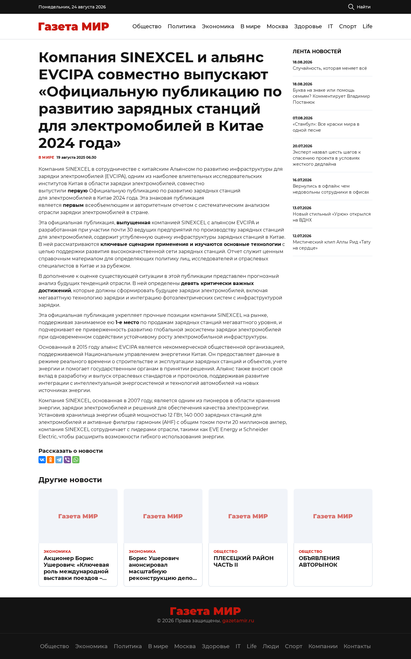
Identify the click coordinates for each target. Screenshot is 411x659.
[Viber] (67, 459)
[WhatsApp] (75, 459)
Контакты (357, 646)
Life (367, 26)
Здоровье (308, 26)
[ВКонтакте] (42, 459)
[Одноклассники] (50, 459)
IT (330, 26)
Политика (182, 26)
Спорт (348, 26)
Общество (147, 26)
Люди (271, 646)
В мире (250, 26)
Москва (277, 26)
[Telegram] (59, 459)
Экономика (218, 26)
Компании (323, 646)
